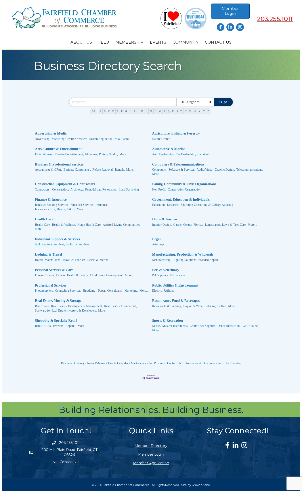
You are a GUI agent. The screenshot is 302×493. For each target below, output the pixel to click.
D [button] (113, 111)
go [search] (225, 102)
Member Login (151, 454)
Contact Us (218, 42)
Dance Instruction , (229, 325)
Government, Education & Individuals (181, 199)
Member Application (151, 463)
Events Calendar (118, 363)
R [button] (173, 111)
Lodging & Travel (48, 254)
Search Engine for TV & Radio (109, 139)
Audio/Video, (205, 169)
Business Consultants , (77, 169)
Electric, (157, 290)
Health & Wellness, (64, 224)
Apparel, (70, 325)
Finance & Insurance (51, 199)
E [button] (118, 111)
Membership (129, 42)
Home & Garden (164, 219)
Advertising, (42, 139)
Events (158, 42)
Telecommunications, (249, 169)
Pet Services (177, 275)
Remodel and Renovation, (101, 189)
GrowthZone (201, 485)
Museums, (91, 154)
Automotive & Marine (168, 149)
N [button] (156, 111)
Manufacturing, (161, 260)
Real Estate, (42, 306)
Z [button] (208, 111)
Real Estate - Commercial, (120, 306)
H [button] (130, 111)
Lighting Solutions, (185, 260)
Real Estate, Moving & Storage (58, 300)
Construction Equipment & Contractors (65, 184)
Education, (159, 204)
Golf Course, (251, 325)
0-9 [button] (94, 111)
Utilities (169, 290)
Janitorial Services (77, 244)
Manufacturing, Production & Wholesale (182, 254)
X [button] (199, 111)
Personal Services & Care (54, 270)
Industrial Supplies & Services (57, 239)
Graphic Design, (225, 169)
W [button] (195, 111)
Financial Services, (82, 204)
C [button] (109, 111)
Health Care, (43, 224)
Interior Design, (162, 224)
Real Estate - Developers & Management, (77, 306)
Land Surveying (129, 189)
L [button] (146, 111)
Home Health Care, (89, 224)
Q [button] (169, 111)
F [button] (121, 111)
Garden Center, (182, 224)
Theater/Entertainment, (69, 154)
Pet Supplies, (160, 275)
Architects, (77, 189)
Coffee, (222, 306)
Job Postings (156, 363)
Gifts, (48, 325)
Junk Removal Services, (50, 244)
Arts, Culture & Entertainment (58, 149)
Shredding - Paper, (94, 290)
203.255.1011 (275, 19)
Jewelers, (58, 325)
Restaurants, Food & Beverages (176, 300)
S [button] (177, 111)
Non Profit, (159, 189)
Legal (156, 239)
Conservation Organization (184, 189)
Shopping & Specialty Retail (56, 320)
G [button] (126, 111)
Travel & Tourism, (74, 260)
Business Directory (72, 363)
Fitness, (61, 275)
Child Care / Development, (107, 275)
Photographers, (44, 290)
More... (124, 154)
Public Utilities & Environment (175, 285)
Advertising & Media (51, 133)
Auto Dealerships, (163, 154)
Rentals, (120, 169)
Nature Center (161, 139)
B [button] (104, 111)
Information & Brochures (199, 363)
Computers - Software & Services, (173, 169)
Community (186, 42)
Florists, (198, 224)
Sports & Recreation (167, 320)
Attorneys (158, 244)
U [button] (186, 111)
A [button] (100, 111)
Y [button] (204, 111)
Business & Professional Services (59, 164)
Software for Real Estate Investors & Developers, (66, 310)
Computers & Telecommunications (178, 164)
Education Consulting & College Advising (206, 204)
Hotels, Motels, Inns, (48, 260)
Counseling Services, (68, 290)
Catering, (210, 306)
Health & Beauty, (78, 275)
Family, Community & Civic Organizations (184, 184)
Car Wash (203, 154)
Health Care (44, 219)
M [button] (151, 111)
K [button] (142, 111)
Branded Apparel (208, 260)
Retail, (39, 325)
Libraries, (173, 204)
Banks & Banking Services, (52, 204)
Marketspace (138, 363)
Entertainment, (44, 154)
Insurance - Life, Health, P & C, (55, 209)
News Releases (96, 363)
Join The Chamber (229, 363)
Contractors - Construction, (52, 189)
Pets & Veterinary (165, 270)
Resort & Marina (97, 260)
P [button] (164, 111)
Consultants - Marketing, (122, 290)
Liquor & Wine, (193, 306)
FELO (103, 42)
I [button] (134, 111)
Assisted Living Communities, (122, 224)
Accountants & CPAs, (48, 169)
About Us (81, 42)
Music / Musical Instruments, (170, 325)
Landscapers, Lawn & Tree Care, (226, 224)
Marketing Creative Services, (70, 139)
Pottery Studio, (108, 154)
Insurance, (102, 204)
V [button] (190, 111)
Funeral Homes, (45, 275)
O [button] (160, 111)
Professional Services (50, 285)
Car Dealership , (186, 154)
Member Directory (151, 446)
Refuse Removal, (103, 169)
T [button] (181, 111)
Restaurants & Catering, (167, 306)
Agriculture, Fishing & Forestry (176, 133)
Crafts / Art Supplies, (203, 325)
